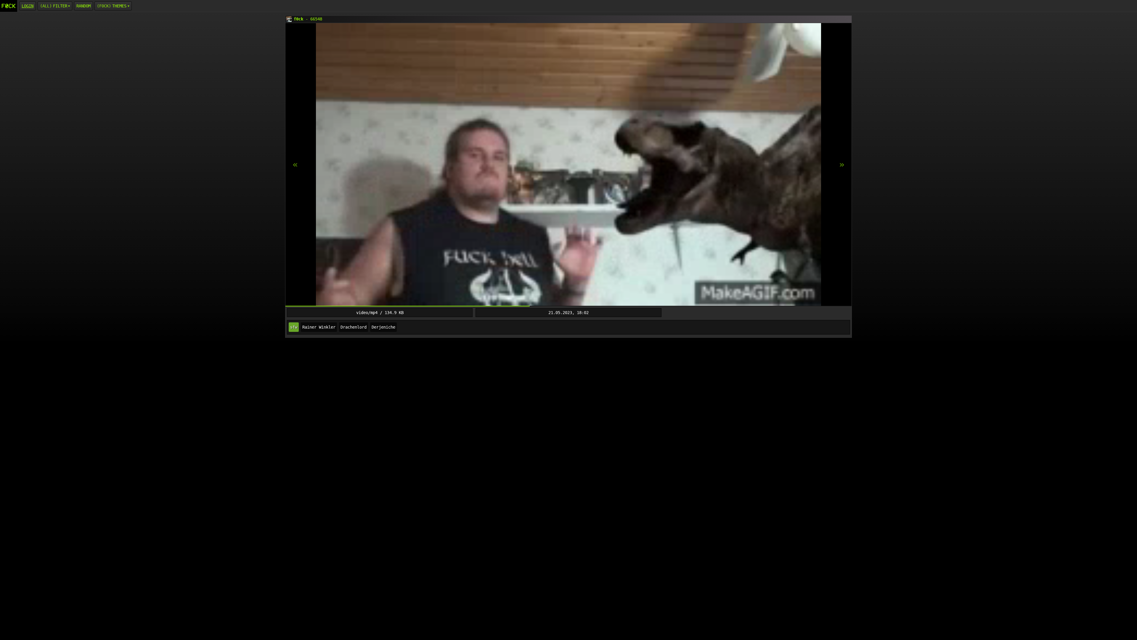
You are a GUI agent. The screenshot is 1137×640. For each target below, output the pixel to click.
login (27, 6)
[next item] (295, 164)
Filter (60, 6)
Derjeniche (383, 327)
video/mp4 (367, 312)
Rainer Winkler (318, 327)
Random (83, 6)
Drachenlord (354, 327)
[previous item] (842, 164)
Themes (119, 6)
